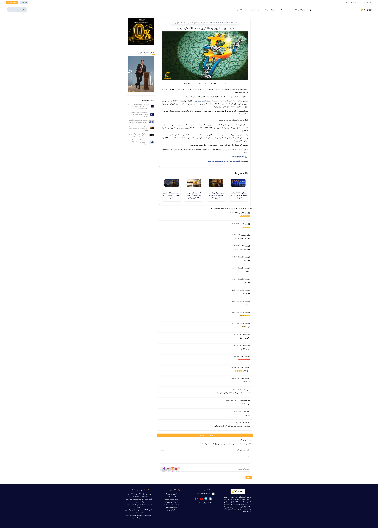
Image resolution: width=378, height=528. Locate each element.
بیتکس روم (239, 10)
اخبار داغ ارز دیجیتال (212, 22)
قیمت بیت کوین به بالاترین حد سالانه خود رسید (224, 161)
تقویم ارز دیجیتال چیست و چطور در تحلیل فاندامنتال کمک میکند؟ (138, 114)
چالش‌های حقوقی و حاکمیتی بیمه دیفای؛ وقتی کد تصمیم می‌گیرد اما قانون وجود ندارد (138, 106)
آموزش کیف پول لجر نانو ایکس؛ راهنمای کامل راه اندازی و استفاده (137, 135)
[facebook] (210, 498)
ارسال (248, 477)
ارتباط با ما (344, 3)
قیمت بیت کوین (200, 101)
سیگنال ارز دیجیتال (171, 502)
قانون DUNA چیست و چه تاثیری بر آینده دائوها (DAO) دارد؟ (138, 142)
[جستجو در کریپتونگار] (24, 10)
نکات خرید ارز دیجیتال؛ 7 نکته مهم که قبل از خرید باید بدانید (138, 121)
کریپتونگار (233, 22)
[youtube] (201, 498)
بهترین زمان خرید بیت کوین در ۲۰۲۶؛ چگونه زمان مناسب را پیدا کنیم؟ (138, 128)
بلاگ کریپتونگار (355, 3)
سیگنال (273, 10)
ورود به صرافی (11, 2)
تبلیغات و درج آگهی (367, 3)
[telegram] (205, 498)
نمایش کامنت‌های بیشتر (205, 435)
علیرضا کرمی (222, 83)
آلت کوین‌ (240, 106)
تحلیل (281, 10)
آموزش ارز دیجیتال (300, 10)
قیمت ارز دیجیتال (171, 507)
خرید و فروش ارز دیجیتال (252, 10)
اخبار (289, 10)
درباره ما (335, 3)
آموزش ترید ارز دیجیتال (171, 499)
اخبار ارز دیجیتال (224, 22)
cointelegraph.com (238, 156)
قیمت (266, 10)
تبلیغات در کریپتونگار (205, 503)
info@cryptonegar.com (203, 493)
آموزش (23, 2)
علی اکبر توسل (171, 510)
